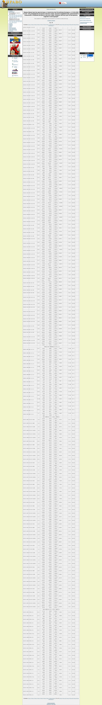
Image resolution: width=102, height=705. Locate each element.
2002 (21, 15)
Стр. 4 (39, 24)
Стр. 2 (33, 24)
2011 (14, 14)
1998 (17, 16)
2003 (19, 15)
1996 (21, 16)
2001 (10, 16)
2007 (10, 15)
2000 (12, 16)
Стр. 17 (51, 25)
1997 (19, 16)
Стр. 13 (67, 24)
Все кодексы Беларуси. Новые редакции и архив (86, 23)
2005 (14, 15)
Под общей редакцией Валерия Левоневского (94, 7)
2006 (12, 15)
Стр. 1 (29, 24)
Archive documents (51, 703)
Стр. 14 (71, 24)
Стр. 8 (51, 24)
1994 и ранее (14, 17)
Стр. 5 (42, 24)
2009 (19, 14)
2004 (17, 15)
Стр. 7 (48, 24)
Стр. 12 (64, 24)
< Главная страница (51, 20)
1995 (10, 17)
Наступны (53, 704)
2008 (21, 14)
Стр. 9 (54, 24)
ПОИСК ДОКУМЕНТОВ (51, 9)
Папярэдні (49, 704)
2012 (12, 14)
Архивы (10, 23)
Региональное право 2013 (85, 18)
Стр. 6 (45, 24)
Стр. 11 (60, 24)
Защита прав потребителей (85, 20)
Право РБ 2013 (83, 16)
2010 (17, 14)
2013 (10, 14)
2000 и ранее (14, 22)
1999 (14, 16)
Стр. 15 (75, 24)
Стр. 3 (36, 24)
